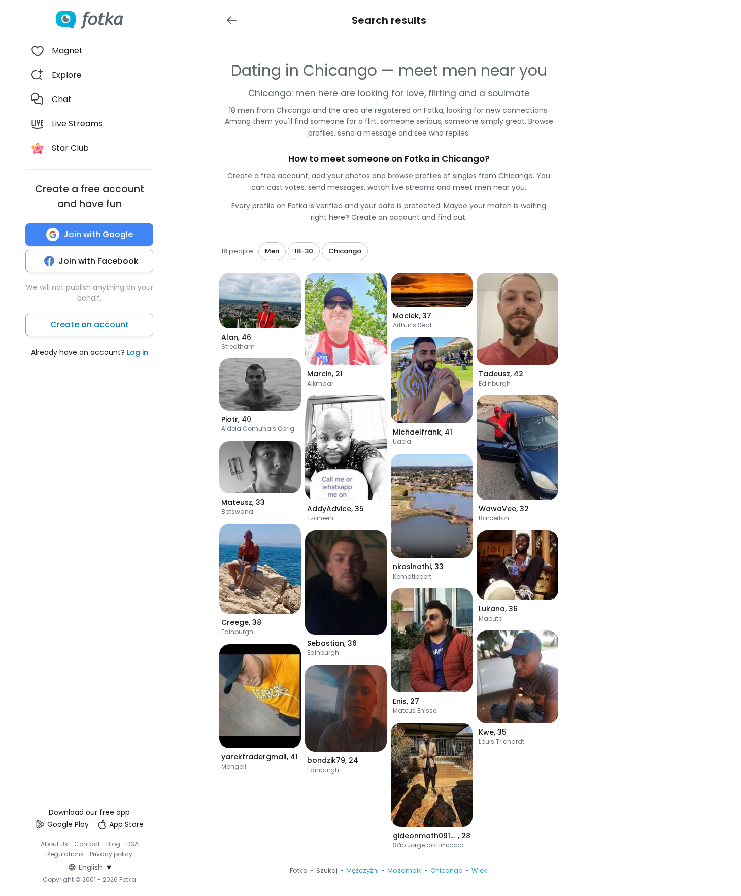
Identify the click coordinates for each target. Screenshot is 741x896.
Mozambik (404, 870)
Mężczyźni (362, 870)
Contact (87, 844)
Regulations (65, 854)
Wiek (479, 870)
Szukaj (327, 870)
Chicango (446, 870)
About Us (54, 844)
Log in (137, 352)
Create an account (89, 324)
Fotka (299, 870)
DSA (132, 844)
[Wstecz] (231, 20)
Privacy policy (111, 854)
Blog (113, 844)
